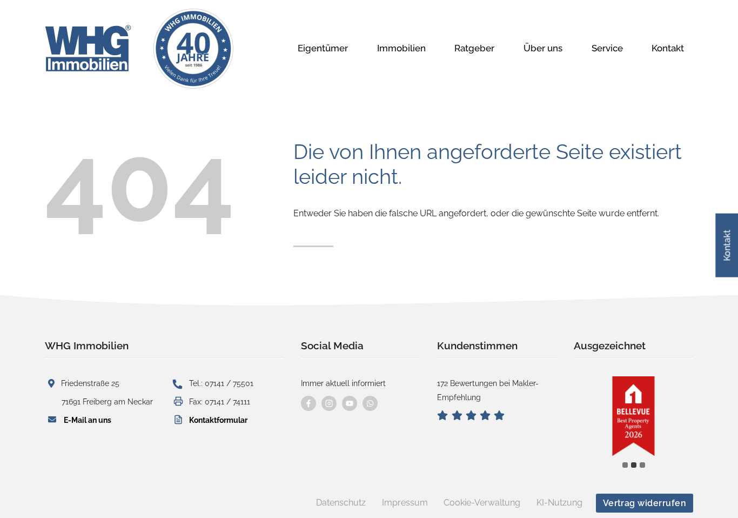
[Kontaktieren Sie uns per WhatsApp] (370, 403)
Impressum (405, 502)
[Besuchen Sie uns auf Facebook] (308, 403)
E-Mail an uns (87, 419)
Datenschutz (341, 502)
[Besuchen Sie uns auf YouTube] (349, 403)
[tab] (625, 465)
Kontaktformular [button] (218, 419)
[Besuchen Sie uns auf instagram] (329, 403)
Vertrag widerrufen (645, 503)
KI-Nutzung (559, 502)
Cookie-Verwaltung (482, 502)
